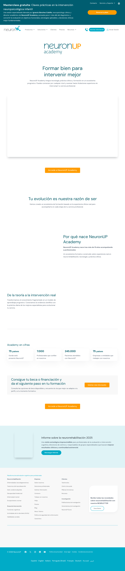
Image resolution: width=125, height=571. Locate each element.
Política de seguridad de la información (46, 515)
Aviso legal (67, 552)
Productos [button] (29, 30)
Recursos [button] (70, 30)
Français (70, 561)
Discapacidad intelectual (14, 493)
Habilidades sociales (13, 517)
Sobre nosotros (39, 482)
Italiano (48, 561)
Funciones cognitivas (13, 510)
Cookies (74, 552)
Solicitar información (97, 30)
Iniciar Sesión (114, 30)
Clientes (53, 30)
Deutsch (78, 561)
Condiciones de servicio (85, 552)
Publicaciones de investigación (71, 502)
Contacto (93, 3)
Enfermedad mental (13, 497)
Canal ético (37, 518)
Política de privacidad (55, 552)
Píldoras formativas (67, 490)
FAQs (36, 500)
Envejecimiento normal (14, 500)
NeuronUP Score (67, 510)
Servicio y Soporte (106, 3)
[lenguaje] (119, 3)
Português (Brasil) (59, 561)
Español (34, 561)
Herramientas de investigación (71, 506)
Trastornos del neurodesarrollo (16, 486)
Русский (86, 561)
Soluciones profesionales (42, 486)
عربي (92, 561)
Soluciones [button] (42, 30)
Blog (35, 508)
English (41, 561)
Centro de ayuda (67, 486)
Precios (62, 30)
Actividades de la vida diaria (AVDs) (18, 513)
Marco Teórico (38, 511)
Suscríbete (97, 508)
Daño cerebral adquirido (14, 490)
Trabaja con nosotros (41, 497)
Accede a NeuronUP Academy (62, 170)
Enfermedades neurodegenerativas (18, 482)
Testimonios (65, 482)
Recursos (64, 493)
